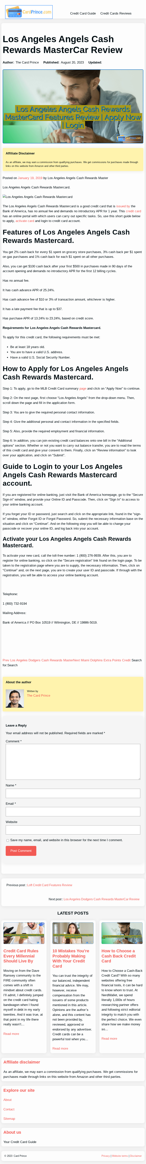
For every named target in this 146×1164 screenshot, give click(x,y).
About (7, 1100)
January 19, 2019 (29, 178)
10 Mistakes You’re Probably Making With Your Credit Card (70, 958)
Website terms (120, 1155)
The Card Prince (38, 695)
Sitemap (9, 1119)
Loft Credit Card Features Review (49, 885)
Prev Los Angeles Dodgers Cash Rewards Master (38, 660)
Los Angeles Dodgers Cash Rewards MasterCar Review (102, 899)
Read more (11, 1034)
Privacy (106, 1155)
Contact (8, 1109)
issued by (122, 206)
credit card (133, 211)
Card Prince (20, 1155)
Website (11, 822)
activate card (25, 221)
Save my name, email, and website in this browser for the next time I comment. (66, 840)
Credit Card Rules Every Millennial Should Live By (20, 956)
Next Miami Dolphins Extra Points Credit (102, 660)
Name (11, 785)
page (82, 388)
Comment (14, 741)
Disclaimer (136, 1155)
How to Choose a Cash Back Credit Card (119, 956)
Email (11, 803)
